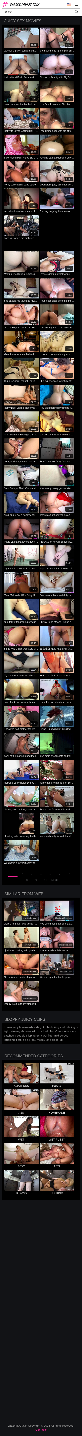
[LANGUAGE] (69, 4)
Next (55, 880)
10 (45, 880)
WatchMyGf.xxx (24, 4)
